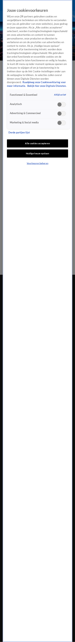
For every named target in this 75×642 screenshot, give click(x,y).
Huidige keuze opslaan (37, 153)
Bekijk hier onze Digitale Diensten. (46, 85)
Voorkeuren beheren (37, 163)
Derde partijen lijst (19, 132)
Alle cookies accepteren (37, 143)
